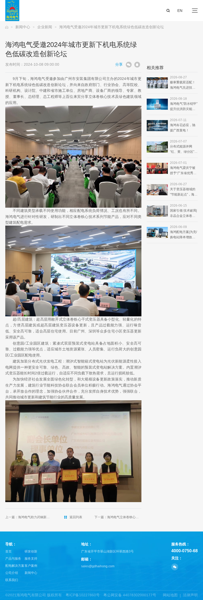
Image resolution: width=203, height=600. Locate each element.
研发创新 (31, 551)
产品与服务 (13, 558)
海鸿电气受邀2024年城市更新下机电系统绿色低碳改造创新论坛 (111, 27)
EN (179, 10)
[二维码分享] (129, 65)
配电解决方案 (14, 566)
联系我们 (11, 580)
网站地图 (170, 595)
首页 (8, 551)
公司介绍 (11, 573)
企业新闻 (44, 27)
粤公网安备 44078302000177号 (129, 595)
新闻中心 (22, 27)
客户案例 (31, 566)
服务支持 (31, 558)
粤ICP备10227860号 (83, 595)
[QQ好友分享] (137, 65)
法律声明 (190, 595)
